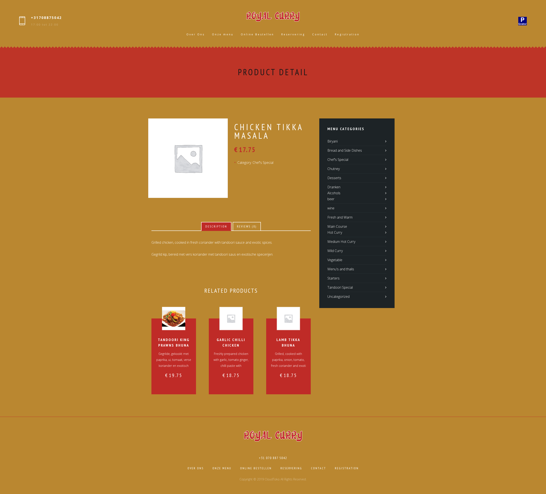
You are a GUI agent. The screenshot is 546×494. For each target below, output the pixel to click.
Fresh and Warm (340, 217)
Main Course (337, 226)
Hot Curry (334, 232)
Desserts (334, 178)
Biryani (332, 141)
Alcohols (333, 193)
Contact (320, 34)
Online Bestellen (257, 34)
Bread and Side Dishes (344, 150)
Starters (333, 278)
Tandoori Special (340, 287)
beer (330, 199)
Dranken (333, 187)
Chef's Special (263, 162)
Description (216, 226)
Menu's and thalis (340, 269)
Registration (347, 34)
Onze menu (223, 34)
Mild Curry (335, 250)
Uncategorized (338, 296)
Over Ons (195, 34)
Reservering (293, 34)
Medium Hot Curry (341, 241)
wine (330, 208)
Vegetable (334, 260)
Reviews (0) (247, 226)
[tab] (216, 226)
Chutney (333, 168)
